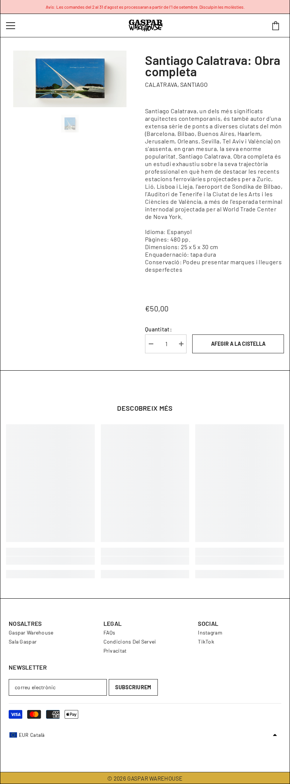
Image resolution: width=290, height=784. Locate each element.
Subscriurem (133, 687)
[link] (50, 560)
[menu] (10, 25)
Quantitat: (158, 329)
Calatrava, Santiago (176, 84)
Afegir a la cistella (238, 343)
